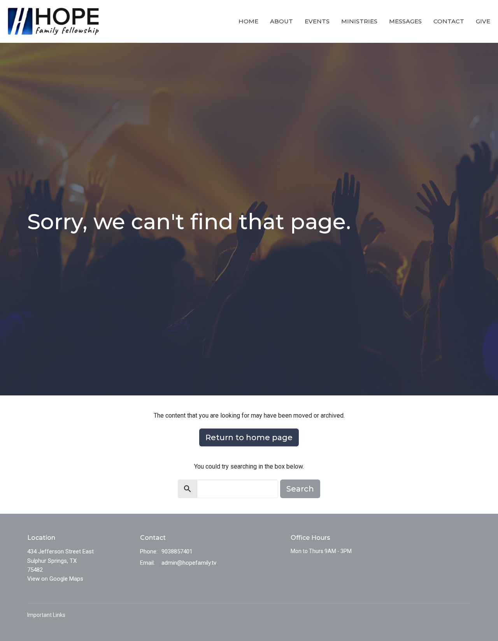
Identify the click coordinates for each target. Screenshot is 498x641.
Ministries (359, 21)
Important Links (46, 615)
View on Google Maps (55, 578)
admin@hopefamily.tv (188, 562)
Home (248, 21)
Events (317, 21)
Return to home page (249, 437)
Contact (448, 21)
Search (300, 488)
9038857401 (177, 551)
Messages (405, 21)
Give (483, 21)
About (281, 21)
